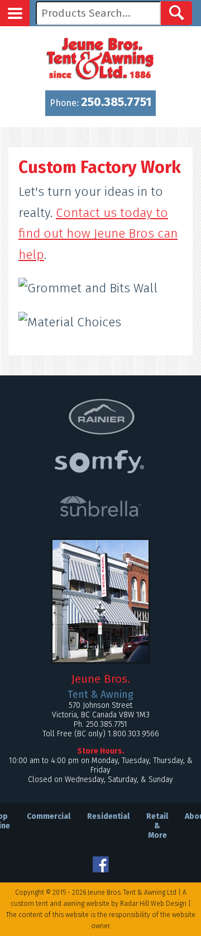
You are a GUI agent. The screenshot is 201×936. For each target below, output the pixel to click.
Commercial (48, 816)
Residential (108, 816)
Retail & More (157, 826)
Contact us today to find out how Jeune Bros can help (98, 233)
